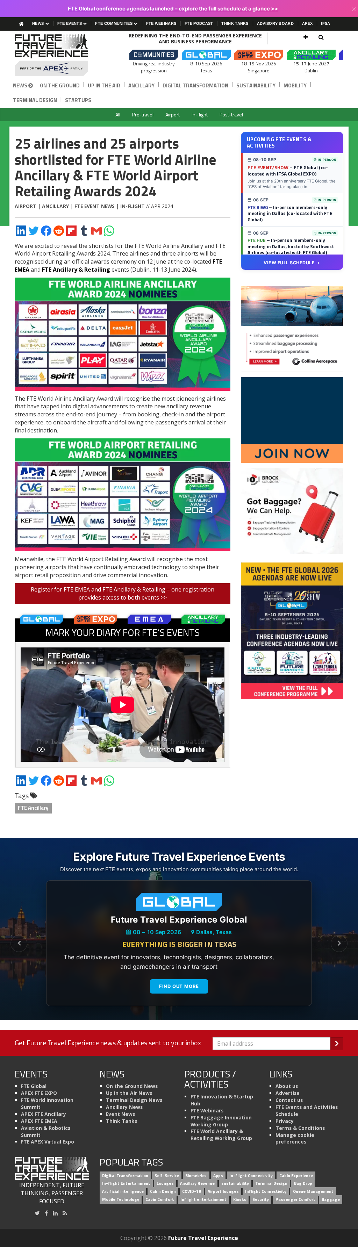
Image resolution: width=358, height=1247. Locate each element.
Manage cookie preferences (294, 1138)
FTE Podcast (199, 23)
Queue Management (313, 1191)
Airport (172, 114)
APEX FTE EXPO (39, 1093)
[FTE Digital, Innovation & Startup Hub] (292, 419)
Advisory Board (275, 23)
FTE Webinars (161, 23)
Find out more (179, 986)
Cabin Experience (296, 1175)
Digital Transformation (195, 85)
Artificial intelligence (123, 1191)
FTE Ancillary (33, 808)
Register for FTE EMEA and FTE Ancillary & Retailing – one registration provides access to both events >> (122, 593)
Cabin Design (163, 1191)
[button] (305, 37)
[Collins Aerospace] (292, 328)
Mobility (295, 85)
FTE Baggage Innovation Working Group (221, 1121)
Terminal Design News (134, 1100)
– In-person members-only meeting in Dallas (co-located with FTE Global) (290, 213)
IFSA (325, 23)
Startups (78, 100)
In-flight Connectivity (251, 1175)
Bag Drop (303, 1183)
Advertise (287, 1093)
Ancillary (141, 85)
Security (260, 1199)
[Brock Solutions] (292, 510)
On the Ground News (132, 1086)
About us (286, 1086)
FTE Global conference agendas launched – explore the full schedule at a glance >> (173, 8)
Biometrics (196, 1175)
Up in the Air (104, 85)
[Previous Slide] (18, 943)
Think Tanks (234, 23)
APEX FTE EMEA (39, 1121)
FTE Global (33, 1086)
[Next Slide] (339, 943)
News (38, 23)
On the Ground (60, 85)
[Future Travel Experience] (52, 55)
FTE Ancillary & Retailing (76, 269)
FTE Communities (114, 23)
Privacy (284, 1121)
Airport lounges (223, 1191)
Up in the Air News (129, 1093)
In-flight (200, 114)
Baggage (331, 1199)
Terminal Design (35, 100)
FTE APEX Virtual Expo (47, 1141)
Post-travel (231, 114)
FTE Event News (94, 206)
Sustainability (255, 85)
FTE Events (70, 23)
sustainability (235, 1183)
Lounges (165, 1183)
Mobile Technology (120, 1199)
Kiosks (239, 1199)
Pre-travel (142, 114)
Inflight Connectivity (265, 1191)
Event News (120, 1114)
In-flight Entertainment (126, 1183)
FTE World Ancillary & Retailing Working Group (221, 1134)
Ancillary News (124, 1107)
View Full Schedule (289, 262)
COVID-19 (191, 1191)
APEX (307, 23)
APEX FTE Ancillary (43, 1114)
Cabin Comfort (159, 1199)
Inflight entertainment (203, 1199)
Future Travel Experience (203, 1238)
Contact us (289, 1100)
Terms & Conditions (300, 1128)
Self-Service (167, 1175)
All (117, 114)
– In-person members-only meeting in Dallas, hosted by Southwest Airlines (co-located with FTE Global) (291, 246)
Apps (218, 1175)
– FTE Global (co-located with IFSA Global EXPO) (288, 171)
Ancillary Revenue (197, 1183)
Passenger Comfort (295, 1199)
